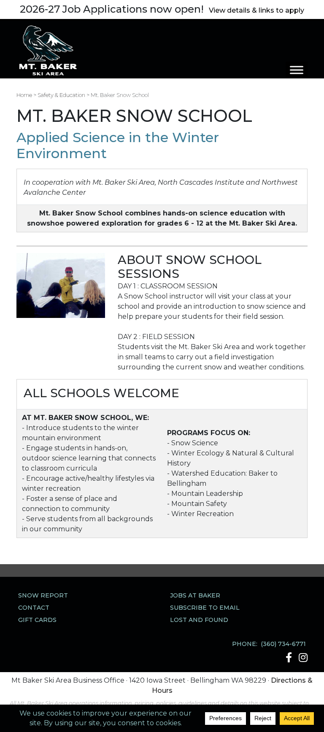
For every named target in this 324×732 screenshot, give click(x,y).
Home (24, 95)
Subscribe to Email (205, 607)
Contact (33, 607)
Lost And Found (199, 620)
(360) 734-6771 (283, 644)
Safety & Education (61, 95)
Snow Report (43, 595)
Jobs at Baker (195, 595)
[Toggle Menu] (296, 70)
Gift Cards (37, 620)
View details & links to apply (256, 10)
